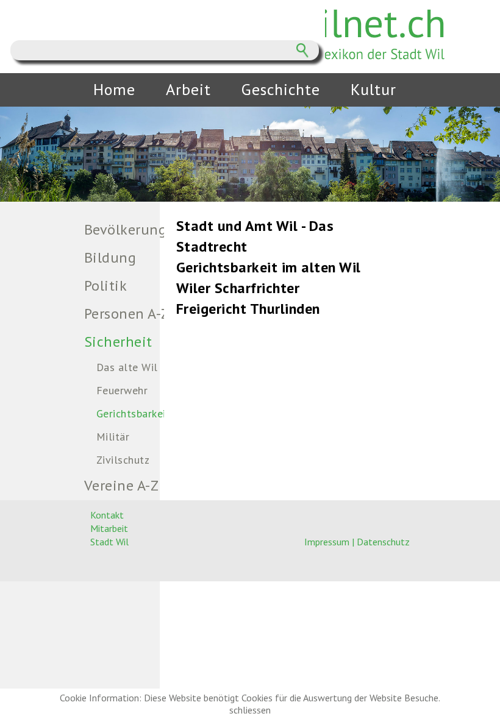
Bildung (110, 257)
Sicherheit (118, 341)
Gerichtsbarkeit (133, 413)
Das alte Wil (127, 367)
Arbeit (188, 89)
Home (114, 89)
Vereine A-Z (121, 485)
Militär (113, 437)
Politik (105, 285)
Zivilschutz (123, 460)
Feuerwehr (122, 390)
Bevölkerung (125, 229)
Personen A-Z (127, 313)
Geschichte (280, 89)
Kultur (373, 89)
